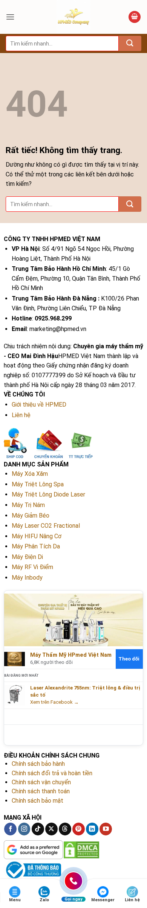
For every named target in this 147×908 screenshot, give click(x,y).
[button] (10, 17)
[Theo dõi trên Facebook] (10, 829)
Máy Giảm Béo (30, 515)
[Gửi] (130, 43)
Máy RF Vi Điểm (32, 567)
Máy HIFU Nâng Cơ (36, 536)
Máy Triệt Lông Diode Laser (48, 494)
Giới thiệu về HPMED (39, 404)
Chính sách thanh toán (41, 791)
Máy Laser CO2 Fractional (46, 525)
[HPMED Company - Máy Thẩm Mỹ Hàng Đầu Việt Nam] (73, 17)
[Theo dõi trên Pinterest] (78, 829)
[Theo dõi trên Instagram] (24, 829)
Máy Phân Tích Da (36, 546)
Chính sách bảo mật (37, 800)
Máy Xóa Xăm (30, 473)
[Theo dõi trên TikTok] (38, 829)
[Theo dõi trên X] (51, 829)
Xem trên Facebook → (54, 702)
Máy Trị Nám (28, 505)
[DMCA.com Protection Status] (81, 849)
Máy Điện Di (27, 556)
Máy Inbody (27, 577)
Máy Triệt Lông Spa (38, 484)
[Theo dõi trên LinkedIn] (92, 829)
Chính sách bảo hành (38, 763)
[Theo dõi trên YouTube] (106, 829)
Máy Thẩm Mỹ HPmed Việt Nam (71, 655)
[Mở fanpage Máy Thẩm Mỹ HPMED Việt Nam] (73, 619)
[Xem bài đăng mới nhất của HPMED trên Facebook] (14, 695)
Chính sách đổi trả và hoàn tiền (52, 773)
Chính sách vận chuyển (41, 782)
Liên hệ (21, 415)
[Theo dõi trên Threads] (65, 829)
